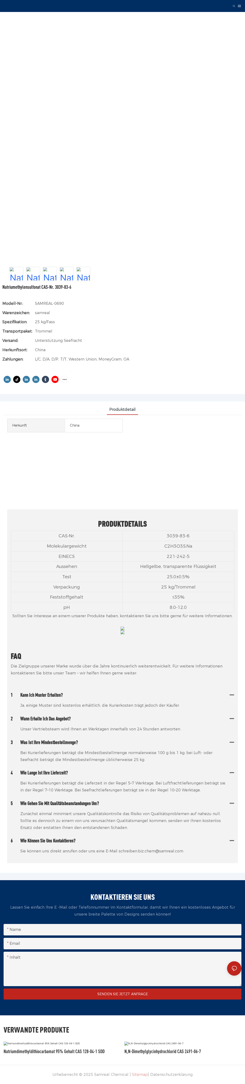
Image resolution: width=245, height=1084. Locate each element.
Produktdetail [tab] (122, 409)
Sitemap (140, 1074)
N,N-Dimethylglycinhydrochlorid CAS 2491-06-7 (162, 1051)
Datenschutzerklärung (171, 1074)
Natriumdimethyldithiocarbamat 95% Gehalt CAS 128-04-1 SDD (54, 1051)
